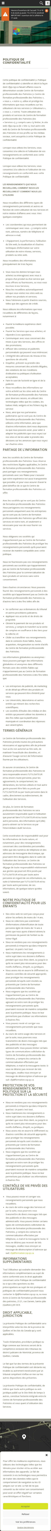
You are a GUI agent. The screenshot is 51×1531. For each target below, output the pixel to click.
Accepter (25, 1506)
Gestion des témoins (25, 1527)
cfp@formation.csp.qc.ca (22, 1253)
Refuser (25, 1514)
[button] (46, 1455)
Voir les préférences (25, 1521)
